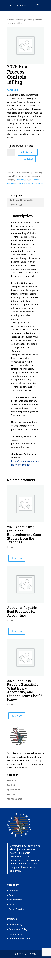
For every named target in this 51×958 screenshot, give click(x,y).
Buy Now (27, 159)
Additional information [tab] (22, 200)
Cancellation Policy (18, 929)
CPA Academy (24, 183)
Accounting (20, 19)
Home (10, 19)
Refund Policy (16, 934)
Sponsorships (13, 789)
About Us (11, 780)
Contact (11, 785)
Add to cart (27, 152)
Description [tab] (16, 195)
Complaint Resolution (19, 938)
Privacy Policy (15, 924)
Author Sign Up (14, 798)
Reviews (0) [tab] (16, 204)
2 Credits (35, 179)
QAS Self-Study (37, 183)
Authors (11, 794)
